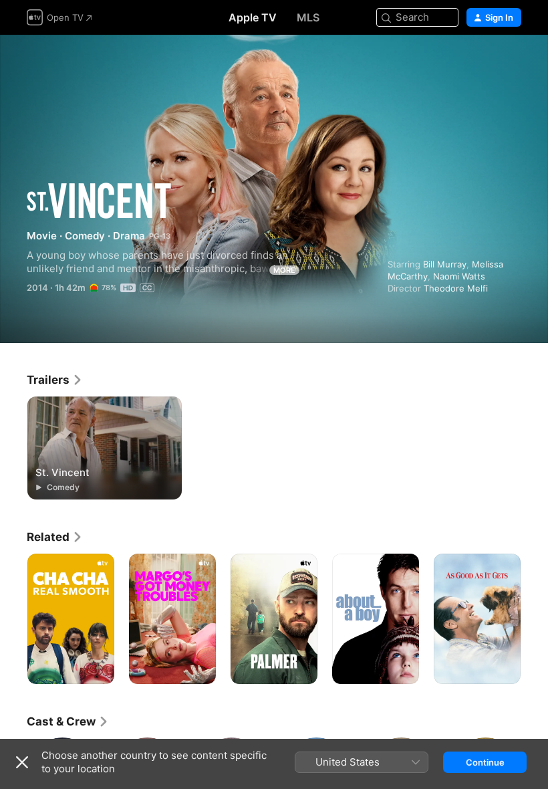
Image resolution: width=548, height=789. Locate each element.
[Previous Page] (13, 619)
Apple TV (253, 17)
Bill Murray (444, 264)
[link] (55, 379)
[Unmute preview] (512, 61)
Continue (485, 762)
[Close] (22, 762)
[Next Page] (534, 619)
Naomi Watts (459, 276)
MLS (308, 17)
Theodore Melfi (456, 288)
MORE (284, 270)
